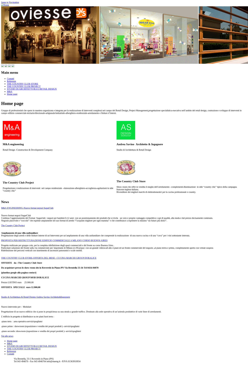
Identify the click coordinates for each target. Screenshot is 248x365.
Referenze (11, 81)
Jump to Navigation (10, 2)
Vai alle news (7, 336)
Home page (12, 94)
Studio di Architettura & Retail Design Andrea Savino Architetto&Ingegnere (35, 297)
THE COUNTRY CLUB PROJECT (24, 86)
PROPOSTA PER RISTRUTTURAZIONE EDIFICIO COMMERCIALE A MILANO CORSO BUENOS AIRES (54, 240)
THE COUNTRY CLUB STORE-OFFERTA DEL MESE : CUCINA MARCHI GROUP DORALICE (48, 258)
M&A (9, 91)
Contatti (10, 78)
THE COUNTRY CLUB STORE (22, 84)
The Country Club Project (13, 225)
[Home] (5, 5)
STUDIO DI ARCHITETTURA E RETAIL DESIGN (32, 89)
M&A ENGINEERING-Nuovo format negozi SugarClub (27, 208)
